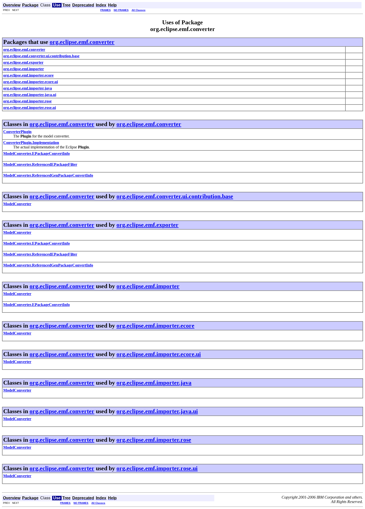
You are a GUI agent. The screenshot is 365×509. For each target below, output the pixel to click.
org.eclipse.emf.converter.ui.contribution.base (174, 196)
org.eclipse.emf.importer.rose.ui (157, 468)
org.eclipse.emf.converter (82, 42)
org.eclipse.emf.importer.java (153, 382)
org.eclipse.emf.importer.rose (153, 440)
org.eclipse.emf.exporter (147, 225)
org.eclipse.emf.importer (148, 286)
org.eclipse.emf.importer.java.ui (157, 411)
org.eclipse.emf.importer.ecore (155, 325)
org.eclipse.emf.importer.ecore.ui (158, 354)
